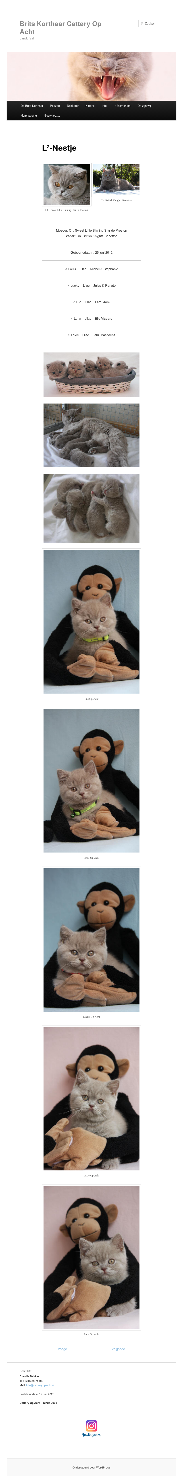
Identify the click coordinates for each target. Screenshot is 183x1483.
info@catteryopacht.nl (40, 1385)
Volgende (118, 1348)
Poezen (55, 105)
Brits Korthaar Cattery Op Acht (60, 27)
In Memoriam (122, 105)
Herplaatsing (29, 115)
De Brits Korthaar (32, 105)
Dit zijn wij (144, 105)
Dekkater (73, 105)
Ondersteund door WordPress (91, 1467)
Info (104, 105)
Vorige (62, 1348)
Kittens (90, 105)
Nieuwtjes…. (52, 115)
